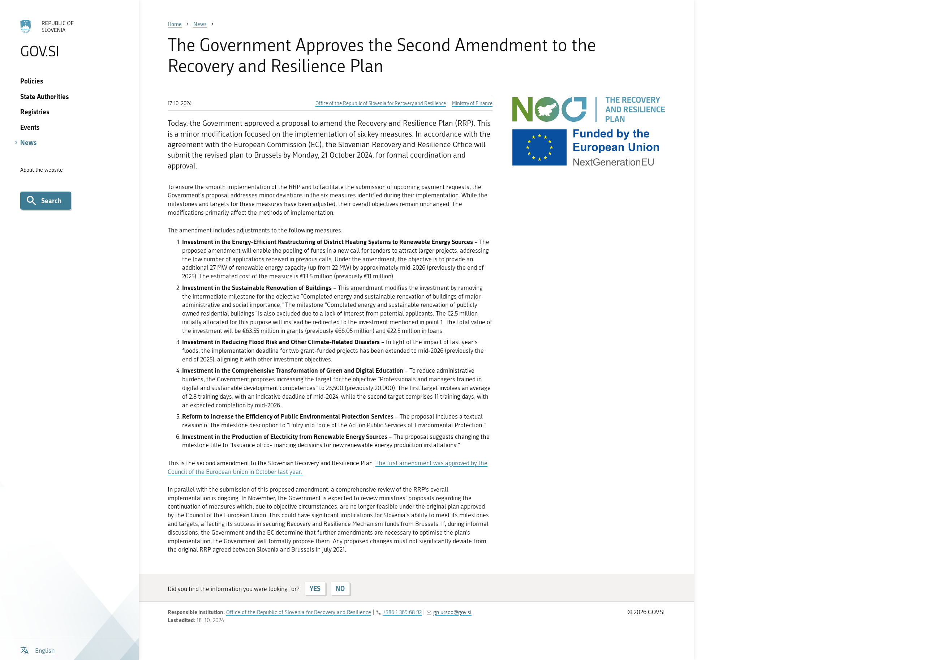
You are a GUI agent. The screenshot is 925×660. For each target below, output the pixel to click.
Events (29, 127)
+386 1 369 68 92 (402, 612)
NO (340, 588)
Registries (34, 111)
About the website (41, 170)
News (28, 142)
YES (315, 588)
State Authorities (44, 96)
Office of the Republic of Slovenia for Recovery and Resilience (380, 103)
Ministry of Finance (472, 103)
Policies (31, 81)
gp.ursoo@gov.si (452, 612)
